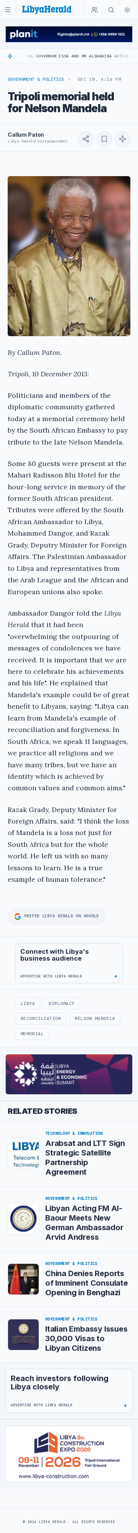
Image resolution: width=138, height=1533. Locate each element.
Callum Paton (26, 134)
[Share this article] (86, 139)
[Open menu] (8, 10)
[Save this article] (104, 139)
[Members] (94, 10)
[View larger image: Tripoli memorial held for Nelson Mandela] (69, 256)
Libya (28, 1003)
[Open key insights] (122, 139)
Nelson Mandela (95, 1018)
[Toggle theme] (127, 10)
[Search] (111, 10)
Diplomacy (62, 1003)
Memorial (32, 1033)
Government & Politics (36, 79)
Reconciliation (41, 1018)
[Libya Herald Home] (46, 10)
